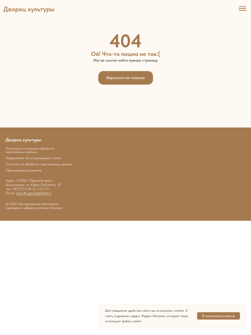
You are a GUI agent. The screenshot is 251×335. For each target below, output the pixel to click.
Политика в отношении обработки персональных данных (30, 150)
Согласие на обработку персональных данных (39, 164)
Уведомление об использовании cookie (33, 158)
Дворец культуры (28, 9)
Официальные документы (24, 170)
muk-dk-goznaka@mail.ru (33, 193)
